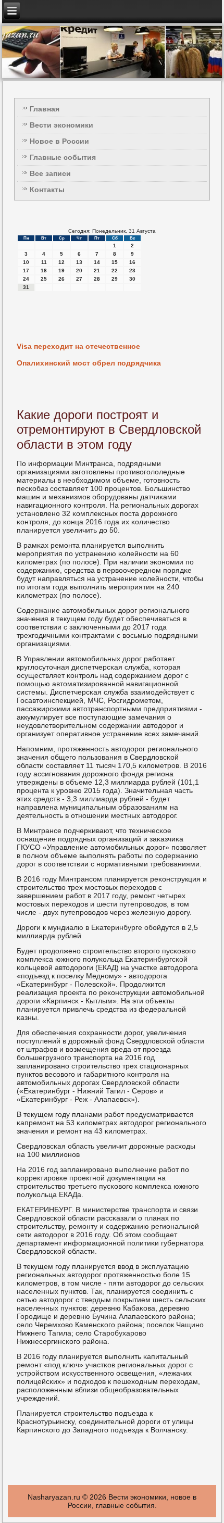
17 (26, 270)
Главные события (63, 157)
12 (61, 262)
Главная (44, 109)
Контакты (47, 189)
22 (114, 270)
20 (79, 270)
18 (44, 270)
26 (61, 279)
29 (114, 279)
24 (26, 279)
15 (114, 262)
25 (44, 279)
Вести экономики (61, 125)
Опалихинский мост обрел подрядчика (89, 363)
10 (26, 262)
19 (61, 270)
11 (44, 262)
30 (132, 279)
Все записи (50, 173)
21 (97, 270)
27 (79, 279)
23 (132, 270)
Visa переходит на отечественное (78, 346)
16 (132, 262)
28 (97, 279)
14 (97, 262)
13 (79, 262)
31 (26, 287)
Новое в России (59, 141)
